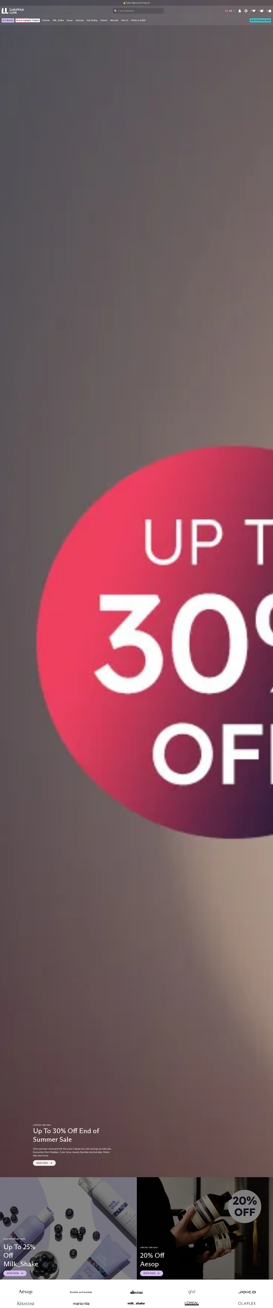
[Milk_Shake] (136, 1303)
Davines (46, 20)
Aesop (70, 20)
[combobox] (138, 11)
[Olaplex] (247, 1303)
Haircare (80, 20)
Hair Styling (92, 20)
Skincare (114, 20)
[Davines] (136, 1292)
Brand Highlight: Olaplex (27, 20)
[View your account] (239, 10)
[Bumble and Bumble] (81, 1292)
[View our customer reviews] (246, 10)
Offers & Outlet (138, 20)
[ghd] (191, 1292)
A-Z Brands (8, 20)
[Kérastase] (26, 1303)
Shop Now (13, 1273)
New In (124, 20)
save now (42, 1163)
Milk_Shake (58, 20)
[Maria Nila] (81, 1303)
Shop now (149, 1273)
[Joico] (247, 1292)
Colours (103, 20)
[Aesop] (26, 1292)
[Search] (115, 11)
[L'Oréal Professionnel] (191, 1303)
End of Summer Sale (260, 20)
